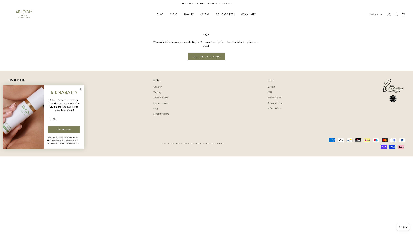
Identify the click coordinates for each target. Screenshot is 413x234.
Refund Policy (274, 108)
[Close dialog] (80, 89)
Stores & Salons (160, 97)
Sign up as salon (161, 103)
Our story (157, 86)
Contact (271, 86)
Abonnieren (64, 129)
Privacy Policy (274, 97)
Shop (160, 14)
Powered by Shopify (212, 143)
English (374, 14)
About (174, 14)
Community (248, 14)
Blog (155, 108)
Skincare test (225, 14)
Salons (205, 14)
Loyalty (189, 14)
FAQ (270, 92)
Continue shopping (206, 56)
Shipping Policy (275, 103)
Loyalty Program (161, 113)
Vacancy (157, 92)
